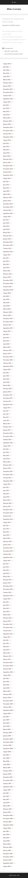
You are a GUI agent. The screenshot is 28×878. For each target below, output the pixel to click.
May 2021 (6, 264)
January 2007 (7, 812)
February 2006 (7, 847)
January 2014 (7, 545)
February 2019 (7, 350)
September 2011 (7, 634)
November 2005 (8, 857)
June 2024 (6, 147)
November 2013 (8, 551)
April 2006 (6, 841)
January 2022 (7, 239)
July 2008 (6, 755)
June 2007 (6, 796)
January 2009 (7, 736)
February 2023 (7, 197)
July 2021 (5, 258)
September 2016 (8, 443)
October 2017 (7, 401)
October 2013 (7, 554)
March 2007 (6, 806)
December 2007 (8, 777)
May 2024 (6, 150)
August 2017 (6, 408)
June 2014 (6, 529)
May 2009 (6, 723)
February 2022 (7, 236)
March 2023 (6, 194)
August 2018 (6, 369)
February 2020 (7, 312)
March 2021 (6, 271)
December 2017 (7, 395)
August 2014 (6, 522)
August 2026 (7, 64)
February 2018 (7, 389)
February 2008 (7, 771)
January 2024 (7, 162)
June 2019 (6, 338)
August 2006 (7, 828)
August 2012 (6, 599)
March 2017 (6, 424)
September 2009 (8, 710)
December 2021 (7, 242)
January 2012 (7, 621)
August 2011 (6, 637)
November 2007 (8, 780)
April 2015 (6, 497)
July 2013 (5, 564)
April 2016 (6, 459)
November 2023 (8, 169)
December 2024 (7, 127)
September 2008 (8, 748)
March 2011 (6, 653)
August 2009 (7, 713)
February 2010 (7, 694)
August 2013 (6, 561)
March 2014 (6, 538)
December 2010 (7, 662)
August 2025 (7, 102)
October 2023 (7, 172)
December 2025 (7, 89)
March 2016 (6, 462)
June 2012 (6, 605)
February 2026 (7, 83)
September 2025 (8, 99)
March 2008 (6, 768)
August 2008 (7, 752)
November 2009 (8, 704)
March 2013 (6, 576)
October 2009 (7, 707)
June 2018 (6, 376)
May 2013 (6, 570)
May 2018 (6, 379)
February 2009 (7, 733)
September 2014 (8, 519)
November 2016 (8, 436)
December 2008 (8, 739)
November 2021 (8, 245)
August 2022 (7, 217)
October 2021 (7, 248)
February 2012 (7, 618)
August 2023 (7, 178)
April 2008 (6, 764)
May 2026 (6, 73)
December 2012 (7, 586)
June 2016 (6, 452)
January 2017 (7, 430)
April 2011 (6, 650)
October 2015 (7, 478)
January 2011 (6, 659)
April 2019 (6, 344)
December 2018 (7, 357)
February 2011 (7, 656)
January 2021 (7, 277)
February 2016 (7, 465)
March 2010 (6, 691)
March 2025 (6, 118)
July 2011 (5, 640)
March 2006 (6, 844)
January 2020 (7, 315)
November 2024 (8, 131)
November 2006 (8, 819)
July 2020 (6, 296)
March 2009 (6, 729)
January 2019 (7, 354)
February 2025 (7, 121)
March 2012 (6, 615)
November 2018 (8, 360)
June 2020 (6, 299)
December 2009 (8, 701)
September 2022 (8, 213)
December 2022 (7, 204)
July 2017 (5, 411)
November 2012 (8, 589)
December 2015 (7, 471)
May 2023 (6, 188)
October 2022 (7, 210)
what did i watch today (11, 51)
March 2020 (6, 309)
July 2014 (5, 526)
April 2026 (6, 76)
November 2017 (8, 398)
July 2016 (5, 449)
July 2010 (6, 678)
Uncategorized (8, 48)
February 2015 (7, 503)
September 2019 (8, 328)
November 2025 (8, 92)
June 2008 (6, 758)
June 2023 (6, 185)
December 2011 (7, 624)
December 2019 (7, 319)
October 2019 (7, 325)
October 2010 (7, 669)
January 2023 (7, 201)
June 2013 (6, 567)
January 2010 (7, 698)
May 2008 (6, 761)
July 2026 (6, 67)
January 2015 (7, 506)
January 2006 (7, 850)
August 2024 (7, 140)
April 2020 (6, 306)
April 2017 (6, 420)
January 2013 (7, 583)
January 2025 (7, 124)
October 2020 (7, 287)
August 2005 (7, 866)
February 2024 (7, 159)
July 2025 (6, 105)
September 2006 (8, 825)
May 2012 (6, 608)
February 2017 (7, 427)
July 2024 (6, 143)
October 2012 (7, 592)
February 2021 (7, 274)
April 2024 (6, 153)
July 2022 (6, 220)
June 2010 (6, 682)
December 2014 (7, 510)
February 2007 (7, 809)
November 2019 (8, 322)
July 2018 (5, 373)
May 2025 (6, 111)
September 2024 (8, 137)
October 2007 (7, 784)
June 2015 (6, 490)
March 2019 (6, 347)
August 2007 (7, 790)
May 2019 (6, 341)
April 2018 (6, 382)
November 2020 (8, 283)
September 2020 (8, 290)
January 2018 (7, 392)
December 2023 (7, 166)
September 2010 (8, 672)
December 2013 (7, 548)
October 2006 (7, 822)
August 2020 (7, 293)
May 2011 (6, 647)
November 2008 (8, 742)
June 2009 (6, 720)
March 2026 (6, 80)
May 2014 (6, 532)
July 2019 (5, 334)
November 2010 (8, 666)
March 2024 (6, 156)
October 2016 (7, 440)
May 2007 (6, 799)
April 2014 (6, 535)
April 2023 (6, 191)
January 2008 (7, 774)
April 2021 (6, 268)
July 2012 (5, 602)
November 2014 (8, 513)
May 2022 (6, 226)
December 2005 (8, 854)
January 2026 (7, 86)
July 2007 (6, 793)
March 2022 (6, 233)
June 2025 (6, 108)
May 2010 (6, 685)
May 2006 (6, 838)
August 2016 (6, 446)
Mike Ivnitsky (14, 9)
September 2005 (8, 863)
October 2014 (7, 516)
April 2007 (6, 803)
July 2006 (6, 831)
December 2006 (8, 815)
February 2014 (7, 541)
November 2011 (7, 627)
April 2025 (6, 115)
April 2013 (6, 573)
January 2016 (7, 468)
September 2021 (8, 252)
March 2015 (6, 500)
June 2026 (6, 70)
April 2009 (6, 726)
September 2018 (8, 366)
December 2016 (7, 433)
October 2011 (7, 631)
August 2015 (6, 484)
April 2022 (6, 229)
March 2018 (6, 385)
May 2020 (6, 303)
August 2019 (6, 331)
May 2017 (6, 417)
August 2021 (6, 255)
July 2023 (6, 182)
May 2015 (6, 494)
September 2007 (8, 787)
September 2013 (8, 557)
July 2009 (6, 717)
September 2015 (8, 481)
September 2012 (8, 596)
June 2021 (6, 261)
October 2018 (7, 363)
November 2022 (8, 207)
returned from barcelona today (13, 54)
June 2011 (6, 643)
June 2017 (6, 414)
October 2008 (7, 745)
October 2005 (7, 860)
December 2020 (8, 280)
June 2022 (6, 223)
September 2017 (8, 404)
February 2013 (7, 580)
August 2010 (6, 675)
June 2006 (6, 834)
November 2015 (8, 475)
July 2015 (5, 487)
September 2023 (8, 175)
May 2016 (6, 455)
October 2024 (7, 134)
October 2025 (7, 96)
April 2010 (6, 688)
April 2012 (6, 612)
